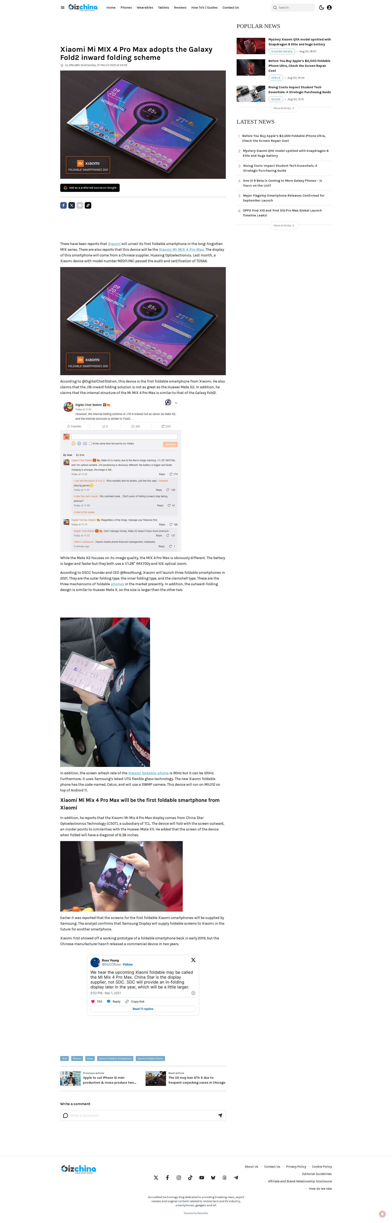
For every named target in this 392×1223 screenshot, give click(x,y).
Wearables (145, 7)
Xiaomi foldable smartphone (115, 1058)
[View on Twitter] (193, 962)
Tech (64, 1058)
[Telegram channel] (236, 1177)
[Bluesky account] (213, 1177)
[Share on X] (71, 205)
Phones (126, 7)
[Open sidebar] (62, 7)
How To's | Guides (204, 7)
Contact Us (231, 7)
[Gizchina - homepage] (83, 7)
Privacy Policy (296, 1166)
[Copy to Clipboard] (88, 205)
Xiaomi (114, 244)
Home (111, 7)
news (90, 1058)
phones (117, 584)
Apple (276, 78)
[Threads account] (224, 1177)
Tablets (163, 7)
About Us (251, 1166)
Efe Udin (74, 65)
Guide (276, 99)
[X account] (156, 1177)
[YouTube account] (201, 1177)
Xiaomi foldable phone (148, 773)
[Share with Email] (80, 205)
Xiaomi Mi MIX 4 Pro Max (181, 249)
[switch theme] (321, 7)
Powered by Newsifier (196, 1213)
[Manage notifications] (382, 1214)
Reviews (180, 7)
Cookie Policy (322, 1166)
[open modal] (329, 7)
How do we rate (320, 1189)
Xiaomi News (282, 51)
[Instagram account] (178, 1177)
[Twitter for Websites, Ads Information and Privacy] (193, 993)
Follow (128, 964)
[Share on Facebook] (63, 205)
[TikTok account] (190, 1177)
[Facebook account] (167, 1177)
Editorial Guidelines (317, 1174)
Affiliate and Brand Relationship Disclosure (300, 1181)
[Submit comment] (220, 1115)
